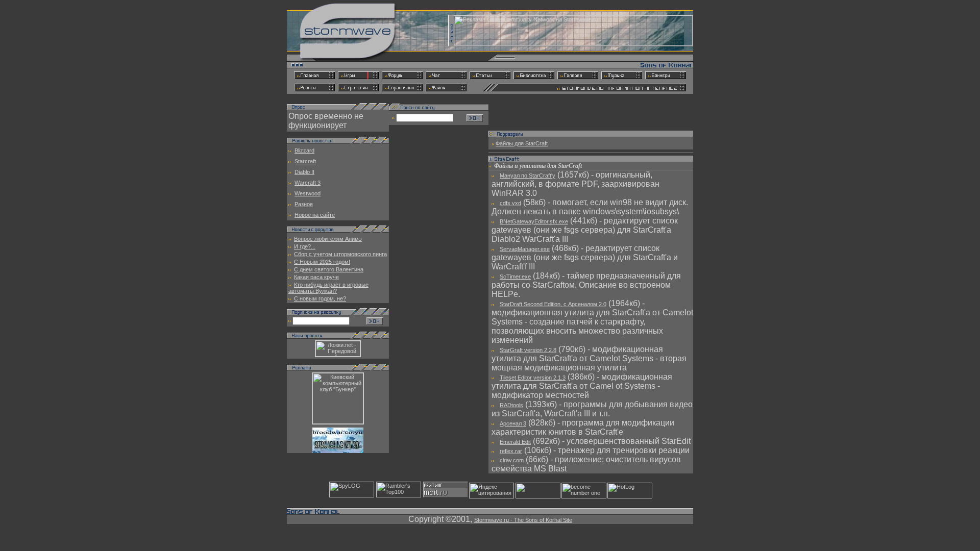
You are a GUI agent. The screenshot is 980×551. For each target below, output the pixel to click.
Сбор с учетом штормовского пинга (340, 254)
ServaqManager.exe (525, 249)
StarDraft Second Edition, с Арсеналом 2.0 (553, 304)
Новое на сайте (315, 215)
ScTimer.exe (515, 276)
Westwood (308, 193)
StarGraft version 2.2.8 (528, 350)
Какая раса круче (316, 277)
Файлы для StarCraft (522, 143)
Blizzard (304, 150)
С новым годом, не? (320, 298)
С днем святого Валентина (328, 269)
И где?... (304, 246)
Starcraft (305, 161)
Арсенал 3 (513, 423)
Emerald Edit (515, 442)
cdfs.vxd (510, 203)
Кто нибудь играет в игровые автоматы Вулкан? (328, 288)
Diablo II (304, 172)
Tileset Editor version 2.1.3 (533, 377)
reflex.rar (511, 451)
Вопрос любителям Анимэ (328, 239)
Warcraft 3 (308, 183)
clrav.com (512, 460)
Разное (304, 204)
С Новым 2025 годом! (322, 262)
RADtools (511, 405)
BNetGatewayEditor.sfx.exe (534, 221)
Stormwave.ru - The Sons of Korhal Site (523, 520)
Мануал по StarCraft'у (527, 175)
